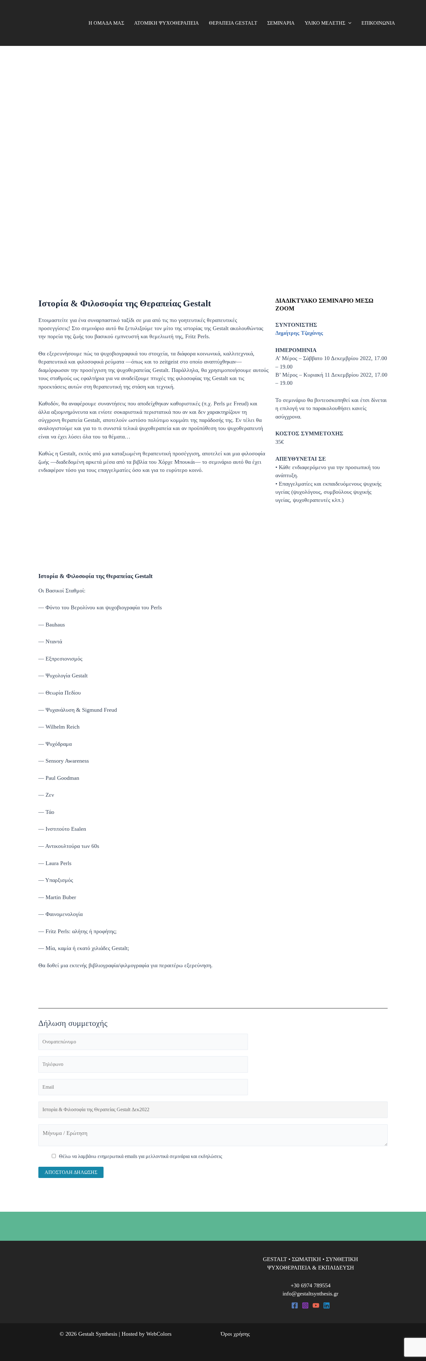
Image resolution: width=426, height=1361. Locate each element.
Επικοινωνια (378, 23)
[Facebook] (294, 1305)
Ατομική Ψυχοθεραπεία (166, 23)
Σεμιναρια (281, 23)
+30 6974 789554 (311, 1285)
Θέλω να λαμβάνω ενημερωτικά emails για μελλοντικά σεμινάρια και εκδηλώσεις (140, 1156)
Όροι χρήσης (235, 1334)
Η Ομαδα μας (106, 23)
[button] (348, 23)
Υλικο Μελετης (325, 23)
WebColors (159, 1334)
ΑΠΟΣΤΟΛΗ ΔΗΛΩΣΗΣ (71, 1172)
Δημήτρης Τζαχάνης (299, 333)
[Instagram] (305, 1305)
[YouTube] (315, 1305)
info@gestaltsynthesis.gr (310, 1293)
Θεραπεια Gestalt (233, 23)
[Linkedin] (326, 1305)
